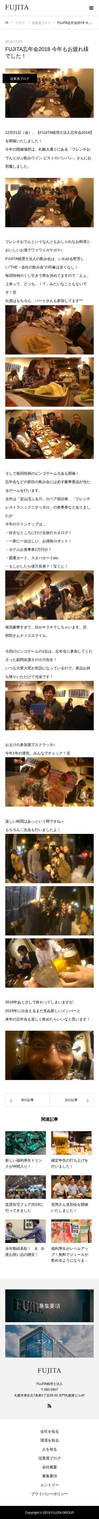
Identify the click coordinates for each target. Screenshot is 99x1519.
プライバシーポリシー (49, 1493)
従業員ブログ (19, 78)
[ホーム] (6, 22)
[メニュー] (91, 8)
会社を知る (49, 1431)
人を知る (49, 1449)
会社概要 (49, 1466)
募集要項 (49, 1475)
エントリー (49, 1484)
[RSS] (49, 1405)
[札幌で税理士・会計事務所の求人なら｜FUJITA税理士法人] (44, 8)
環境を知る (49, 1440)
